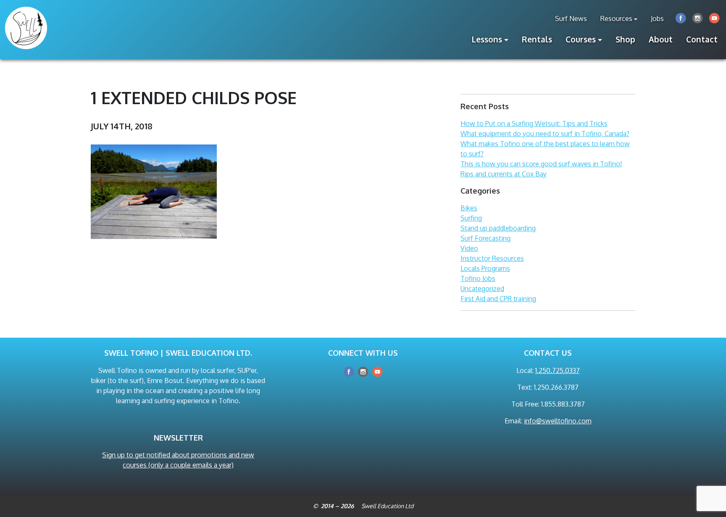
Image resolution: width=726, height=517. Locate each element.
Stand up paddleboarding (498, 228)
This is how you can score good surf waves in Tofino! (541, 164)
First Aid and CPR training (498, 298)
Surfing (471, 218)
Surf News (571, 18)
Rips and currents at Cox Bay (503, 174)
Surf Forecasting (485, 238)
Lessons (487, 39)
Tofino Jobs (477, 278)
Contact (702, 39)
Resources (616, 18)
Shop (625, 39)
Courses (581, 39)
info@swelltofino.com (558, 421)
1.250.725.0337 (557, 370)
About (661, 39)
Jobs (657, 18)
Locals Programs (485, 268)
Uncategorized (482, 288)
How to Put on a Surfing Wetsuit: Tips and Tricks (534, 123)
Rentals (537, 39)
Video (469, 248)
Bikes (468, 208)
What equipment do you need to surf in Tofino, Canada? (544, 133)
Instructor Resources (492, 258)
